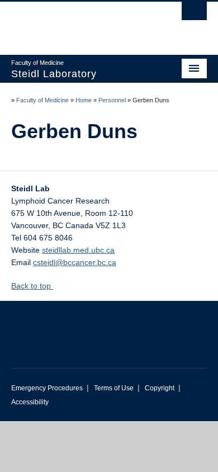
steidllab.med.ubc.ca (78, 250)
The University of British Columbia (79, 23)
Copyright (159, 388)
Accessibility (30, 402)
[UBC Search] (194, 14)
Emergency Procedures (47, 388)
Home (83, 100)
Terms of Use (114, 388)
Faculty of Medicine (42, 100)
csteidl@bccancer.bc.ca (74, 262)
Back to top (32, 285)
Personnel (112, 100)
